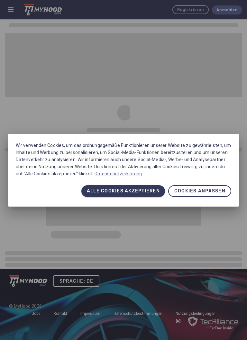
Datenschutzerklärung (118, 173)
